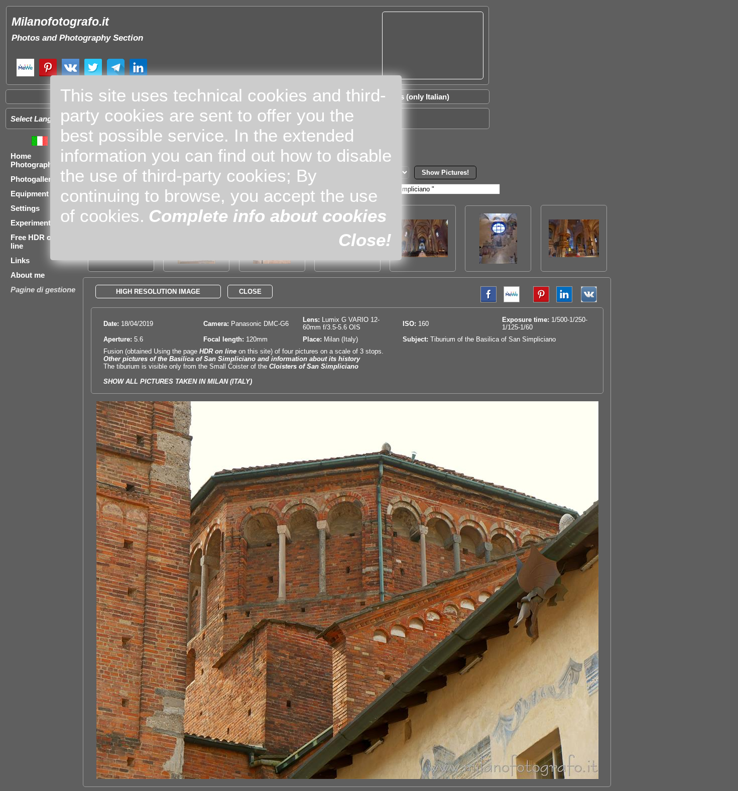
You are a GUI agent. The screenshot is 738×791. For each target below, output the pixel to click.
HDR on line (217, 351)
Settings (25, 208)
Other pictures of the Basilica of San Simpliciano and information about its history (231, 359)
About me (28, 275)
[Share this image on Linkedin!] (564, 300)
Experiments (33, 222)
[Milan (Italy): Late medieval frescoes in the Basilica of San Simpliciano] (498, 261)
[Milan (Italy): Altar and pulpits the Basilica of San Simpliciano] (574, 254)
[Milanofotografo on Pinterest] (48, 75)
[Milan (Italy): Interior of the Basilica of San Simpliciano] (423, 254)
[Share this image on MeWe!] (512, 300)
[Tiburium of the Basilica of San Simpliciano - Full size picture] (347, 776)
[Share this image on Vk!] (591, 300)
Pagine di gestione (43, 289)
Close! (365, 240)
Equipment (30, 193)
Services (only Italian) (411, 96)
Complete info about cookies (268, 215)
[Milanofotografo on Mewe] (25, 75)
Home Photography (33, 160)
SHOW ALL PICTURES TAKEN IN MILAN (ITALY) (177, 381)
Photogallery (33, 179)
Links (20, 260)
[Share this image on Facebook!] (486, 300)
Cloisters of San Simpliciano (313, 366)
